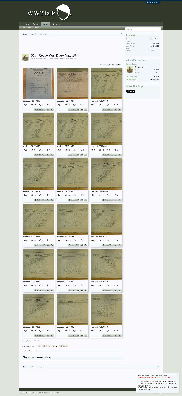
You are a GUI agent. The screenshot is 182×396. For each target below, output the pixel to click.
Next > (65, 346)
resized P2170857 (99, 236)
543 (157, 72)
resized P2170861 (31, 327)
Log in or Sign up (153, 2)
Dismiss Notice (177, 375)
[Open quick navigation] (121, 34)
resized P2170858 (31, 282)
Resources (56, 24)
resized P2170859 (65, 282)
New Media (38, 28)
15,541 (156, 70)
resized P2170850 (65, 146)
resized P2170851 (99, 146)
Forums (36, 24)
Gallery (45, 24)
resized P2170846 (31, 101)
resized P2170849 (31, 146)
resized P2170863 (99, 327)
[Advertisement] (73, 45)
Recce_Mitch (26, 341)
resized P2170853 (65, 191)
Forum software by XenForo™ (39, 393)
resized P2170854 (99, 191)
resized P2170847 (65, 101)
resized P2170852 (31, 191)
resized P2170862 (65, 327)
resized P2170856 (65, 236)
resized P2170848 (99, 101)
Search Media (26, 28)
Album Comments (30, 351)
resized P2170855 (31, 236)
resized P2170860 (99, 282)
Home (27, 24)
